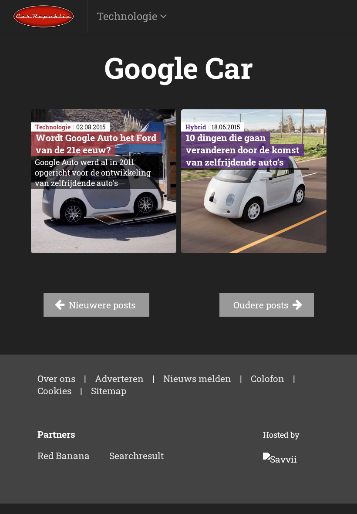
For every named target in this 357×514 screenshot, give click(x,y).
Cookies (54, 391)
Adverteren (119, 378)
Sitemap (108, 391)
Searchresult (136, 456)
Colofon (267, 378)
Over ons (56, 378)
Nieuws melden (197, 378)
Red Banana (63, 456)
